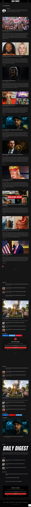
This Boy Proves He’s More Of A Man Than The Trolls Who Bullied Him (13, 481)
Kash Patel (8, 8)
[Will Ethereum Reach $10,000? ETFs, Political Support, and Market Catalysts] (15, 147)
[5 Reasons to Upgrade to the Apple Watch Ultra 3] (15, 73)
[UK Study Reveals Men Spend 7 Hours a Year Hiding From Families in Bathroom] (3, 323)
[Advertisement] (15, 275)
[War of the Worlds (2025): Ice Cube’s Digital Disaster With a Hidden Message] (15, 122)
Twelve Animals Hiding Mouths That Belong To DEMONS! (12, 477)
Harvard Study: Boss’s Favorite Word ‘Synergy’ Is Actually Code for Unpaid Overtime (15, 405)
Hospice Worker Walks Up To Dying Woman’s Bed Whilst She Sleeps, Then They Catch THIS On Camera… (16, 474)
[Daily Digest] (15, 1)
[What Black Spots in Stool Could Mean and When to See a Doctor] (15, 222)
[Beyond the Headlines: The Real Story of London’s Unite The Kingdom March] (15, 23)
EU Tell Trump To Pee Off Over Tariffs (7, 254)
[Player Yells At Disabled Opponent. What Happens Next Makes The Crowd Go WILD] (3, 296)
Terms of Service (25, 502)
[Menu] (3, 1)
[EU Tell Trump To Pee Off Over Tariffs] (15, 247)
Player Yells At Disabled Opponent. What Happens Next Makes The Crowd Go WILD (15, 295)
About (4, 502)
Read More (4, 40)
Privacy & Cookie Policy (19, 502)
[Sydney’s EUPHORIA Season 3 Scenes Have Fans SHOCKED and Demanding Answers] (3, 288)
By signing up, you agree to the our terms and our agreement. (16, 349)
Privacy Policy (19, 349)
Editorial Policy (12, 502)
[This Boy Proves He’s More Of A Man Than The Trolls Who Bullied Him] (3, 482)
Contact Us (7, 502)
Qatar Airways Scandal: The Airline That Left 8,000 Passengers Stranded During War (15, 291)
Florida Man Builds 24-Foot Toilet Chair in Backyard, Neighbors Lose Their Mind (12, 318)
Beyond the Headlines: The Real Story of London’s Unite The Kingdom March (12, 30)
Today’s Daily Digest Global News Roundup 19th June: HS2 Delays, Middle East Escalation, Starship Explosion (14, 205)
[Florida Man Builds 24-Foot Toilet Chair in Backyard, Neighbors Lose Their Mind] (15, 308)
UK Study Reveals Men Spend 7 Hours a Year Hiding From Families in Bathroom (14, 322)
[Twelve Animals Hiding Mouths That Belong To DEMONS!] (3, 478)
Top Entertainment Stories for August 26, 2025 (8, 105)
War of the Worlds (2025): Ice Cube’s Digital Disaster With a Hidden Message (13, 436)
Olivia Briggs (4, 319)
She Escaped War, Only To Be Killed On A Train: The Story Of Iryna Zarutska (12, 56)
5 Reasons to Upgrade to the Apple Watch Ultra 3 (8, 80)
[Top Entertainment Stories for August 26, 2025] (15, 98)
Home (2, 3)
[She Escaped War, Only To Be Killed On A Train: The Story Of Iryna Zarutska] (15, 48)
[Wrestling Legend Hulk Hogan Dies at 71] (15, 172)
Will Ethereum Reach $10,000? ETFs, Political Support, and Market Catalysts (12, 154)
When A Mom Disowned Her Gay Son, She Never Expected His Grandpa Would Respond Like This (17, 284)
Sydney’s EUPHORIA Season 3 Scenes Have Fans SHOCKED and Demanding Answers (15, 287)
